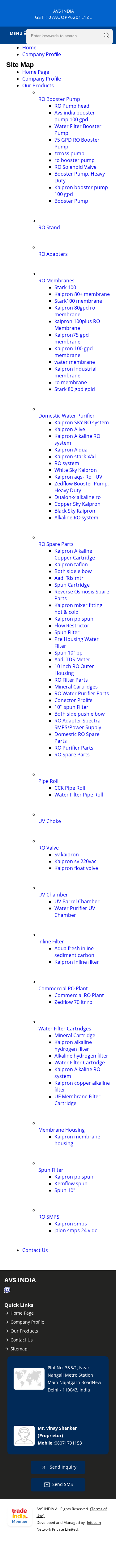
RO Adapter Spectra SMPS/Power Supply (77, 724)
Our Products (38, 85)
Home (29, 47)
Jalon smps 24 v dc (75, 1230)
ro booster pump (74, 160)
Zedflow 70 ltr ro (73, 1002)
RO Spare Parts (56, 544)
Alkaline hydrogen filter (81, 1055)
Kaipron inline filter (76, 962)
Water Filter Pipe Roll (78, 794)
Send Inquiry (62, 1467)
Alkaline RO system (76, 517)
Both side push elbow (79, 713)
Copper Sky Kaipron (77, 504)
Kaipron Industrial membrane (75, 372)
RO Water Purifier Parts (81, 693)
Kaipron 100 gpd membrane (73, 352)
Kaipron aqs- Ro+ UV (78, 476)
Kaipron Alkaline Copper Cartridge (74, 554)
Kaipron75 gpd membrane (71, 338)
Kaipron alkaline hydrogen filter (73, 1045)
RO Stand (49, 227)
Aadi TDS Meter (72, 659)
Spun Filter (66, 632)
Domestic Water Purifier (66, 415)
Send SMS (62, 1484)
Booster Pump (71, 201)
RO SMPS (48, 1216)
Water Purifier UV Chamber (74, 911)
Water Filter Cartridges (64, 1028)
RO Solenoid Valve (75, 167)
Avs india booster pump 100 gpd (74, 116)
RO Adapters (53, 254)
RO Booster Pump (59, 99)
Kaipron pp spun (73, 618)
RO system (66, 463)
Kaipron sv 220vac (75, 861)
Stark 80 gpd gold (74, 389)
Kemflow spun (71, 1183)
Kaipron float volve (76, 868)
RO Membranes (56, 280)
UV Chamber (53, 894)
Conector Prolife (73, 700)
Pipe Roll (48, 781)
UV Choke (49, 821)
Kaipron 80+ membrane (82, 294)
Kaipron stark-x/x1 (75, 456)
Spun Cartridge (72, 584)
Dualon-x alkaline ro (77, 497)
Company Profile (41, 54)
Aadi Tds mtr (69, 578)
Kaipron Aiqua (71, 449)
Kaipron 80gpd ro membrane (74, 311)
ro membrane (70, 382)
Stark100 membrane (78, 300)
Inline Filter (51, 941)
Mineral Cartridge (74, 1035)
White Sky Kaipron (75, 470)
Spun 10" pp (68, 652)
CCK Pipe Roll (69, 787)
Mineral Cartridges (76, 686)
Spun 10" (64, 1190)
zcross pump (69, 153)
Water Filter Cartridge (79, 1062)
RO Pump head (71, 105)
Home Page (35, 72)
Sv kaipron (66, 854)
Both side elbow (73, 571)
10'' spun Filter (71, 707)
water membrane (74, 362)
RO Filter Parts (71, 679)
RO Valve (48, 847)
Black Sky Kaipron (74, 510)
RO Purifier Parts (73, 747)
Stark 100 (65, 287)
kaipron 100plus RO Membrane (77, 324)
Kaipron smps (70, 1223)
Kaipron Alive (69, 429)
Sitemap (19, 1349)
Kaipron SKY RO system (81, 422)
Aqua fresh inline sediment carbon (74, 952)
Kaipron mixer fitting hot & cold (78, 608)
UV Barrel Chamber (77, 901)
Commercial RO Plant (63, 988)
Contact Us (35, 1250)
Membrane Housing (61, 1129)
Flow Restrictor (71, 625)
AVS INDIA (63, 14)
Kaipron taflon (71, 564)
